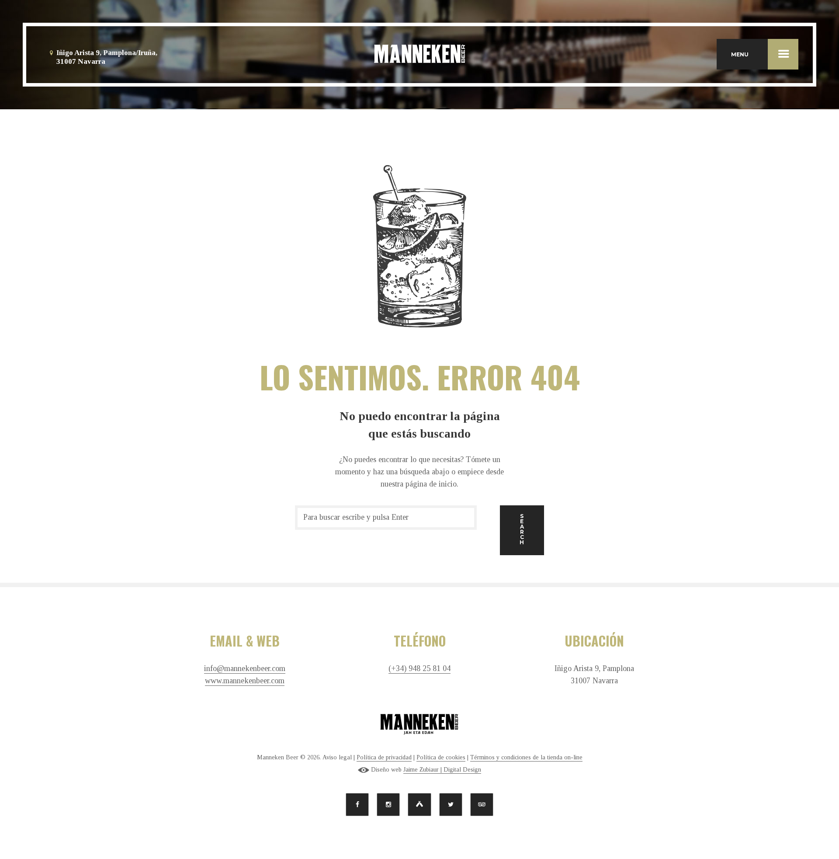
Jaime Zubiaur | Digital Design (442, 769)
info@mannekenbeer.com (244, 668)
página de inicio (431, 484)
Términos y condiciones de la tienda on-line (526, 757)
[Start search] (522, 530)
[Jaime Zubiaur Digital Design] (363, 769)
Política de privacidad (384, 757)
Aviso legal (337, 757)
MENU (740, 54)
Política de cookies (440, 757)
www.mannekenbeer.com (244, 681)
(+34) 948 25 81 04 (419, 668)
